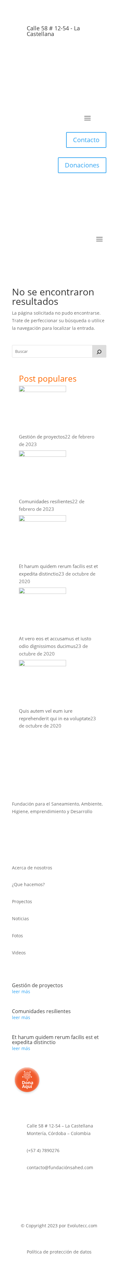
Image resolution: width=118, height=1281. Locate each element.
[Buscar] (99, 351)
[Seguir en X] (40, 54)
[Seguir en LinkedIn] (65, 54)
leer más (21, 991)
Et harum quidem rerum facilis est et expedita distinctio (55, 1040)
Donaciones (82, 165)
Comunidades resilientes (45, 501)
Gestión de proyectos (42, 436)
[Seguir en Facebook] (53, 54)
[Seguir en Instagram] (78, 54)
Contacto (86, 140)
